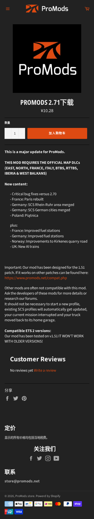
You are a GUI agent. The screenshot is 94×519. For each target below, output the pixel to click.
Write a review (45, 370)
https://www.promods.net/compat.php (36, 278)
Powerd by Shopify (48, 496)
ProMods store (24, 496)
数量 (7, 123)
